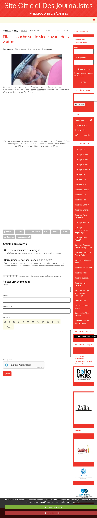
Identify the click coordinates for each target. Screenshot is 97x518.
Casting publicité (82, 278)
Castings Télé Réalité (80, 284)
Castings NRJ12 (81, 180)
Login (76, 47)
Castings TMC (81, 195)
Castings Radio (81, 273)
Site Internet (8, 306)
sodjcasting (10, 49)
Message (6, 317)
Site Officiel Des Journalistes (48, 5)
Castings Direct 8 (82, 190)
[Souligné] (14, 321)
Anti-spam (7, 359)
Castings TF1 (80, 149)
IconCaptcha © (40, 367)
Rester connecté (84, 69)
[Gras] (5, 321)
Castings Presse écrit (83, 268)
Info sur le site (81, 125)
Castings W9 (80, 185)
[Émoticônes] (58, 321)
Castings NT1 (80, 200)
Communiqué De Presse (82, 314)
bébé (46, 232)
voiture (65, 232)
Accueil (8, 30)
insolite (55, 232)
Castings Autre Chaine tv (81, 216)
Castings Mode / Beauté (82, 238)
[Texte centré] (32, 321)
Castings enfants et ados (83, 261)
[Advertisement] (37, 119)
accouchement (24, 237)
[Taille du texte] (18, 321)
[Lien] (37, 321)
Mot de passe (79, 58)
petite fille (8, 232)
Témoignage (80, 300)
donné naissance (33, 232)
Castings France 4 (82, 164)
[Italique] (9, 321)
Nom (5, 285)
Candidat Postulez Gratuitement (82, 322)
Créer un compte (80, 73)
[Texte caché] (42, 321)
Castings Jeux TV (82, 222)
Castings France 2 (82, 154)
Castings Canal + (82, 205)
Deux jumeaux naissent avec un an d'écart (28, 260)
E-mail (5, 296)
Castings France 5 (82, 169)
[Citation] (27, 321)
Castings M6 (80, 175)
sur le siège (9, 237)
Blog (16, 30)
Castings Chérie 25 (83, 210)
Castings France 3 (82, 159)
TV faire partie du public (82, 306)
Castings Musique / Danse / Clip (83, 254)
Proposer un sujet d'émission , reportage (82, 293)
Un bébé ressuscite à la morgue (22, 250)
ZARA (77, 389)
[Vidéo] (53, 321)
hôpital (19, 232)
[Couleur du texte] (23, 321)
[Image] (48, 321)
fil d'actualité (80, 130)
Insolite (24, 30)
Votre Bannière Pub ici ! (83, 32)
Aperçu (9, 327)
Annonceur (83, 120)
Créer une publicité (82, 135)
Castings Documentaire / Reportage (81, 230)
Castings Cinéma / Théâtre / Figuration (83, 246)
